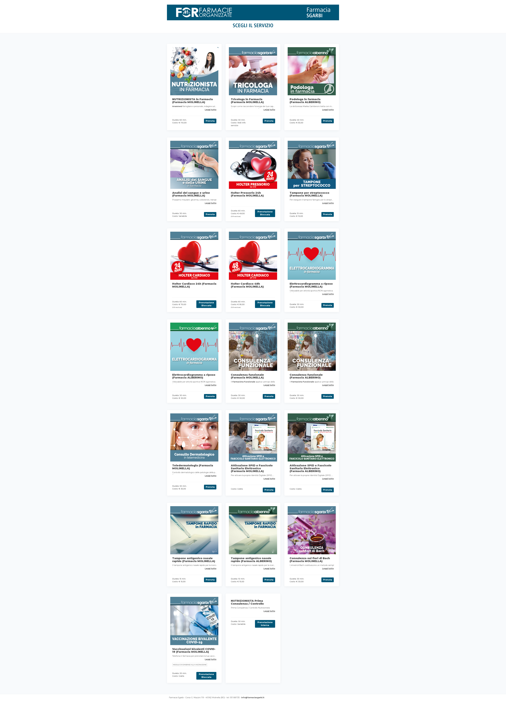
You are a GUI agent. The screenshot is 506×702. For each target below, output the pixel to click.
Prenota (210, 121)
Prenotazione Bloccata (265, 213)
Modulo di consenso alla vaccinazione (189, 665)
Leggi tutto (210, 109)
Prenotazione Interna (265, 623)
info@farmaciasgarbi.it (252, 697)
